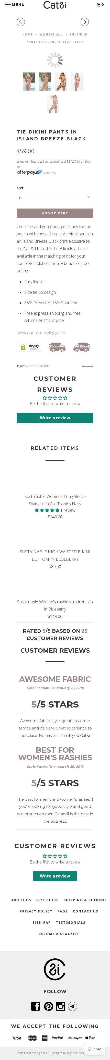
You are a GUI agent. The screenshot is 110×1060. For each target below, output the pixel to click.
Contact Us (85, 911)
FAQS (63, 911)
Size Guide (47, 900)
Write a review (55, 418)
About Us (21, 900)
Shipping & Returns (85, 900)
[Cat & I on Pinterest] (49, 1006)
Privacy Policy (36, 911)
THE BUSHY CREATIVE (80, 1053)
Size (20, 188)
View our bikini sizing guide (41, 333)
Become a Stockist (59, 934)
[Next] (86, 22)
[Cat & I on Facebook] (36, 1006)
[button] (47, 510)
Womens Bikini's (38, 365)
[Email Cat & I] (73, 1006)
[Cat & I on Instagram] (61, 1006)
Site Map (41, 922)
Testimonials (70, 922)
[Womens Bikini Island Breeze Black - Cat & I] (55, 60)
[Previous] (22, 22)
